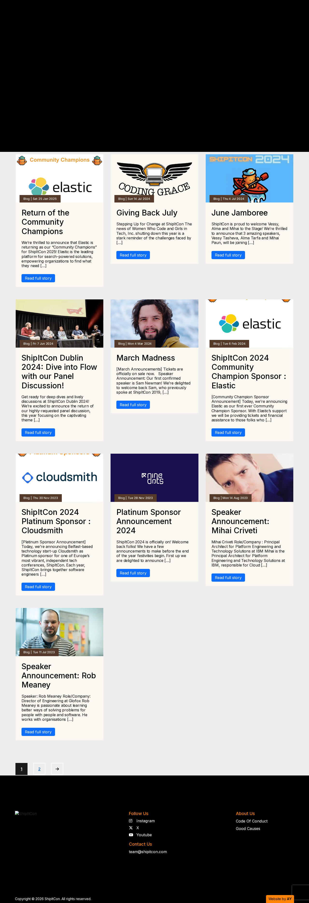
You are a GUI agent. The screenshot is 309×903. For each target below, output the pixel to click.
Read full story (38, 278)
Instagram (145, 820)
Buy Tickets (283, 17)
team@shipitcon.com (148, 851)
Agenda (152, 17)
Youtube (143, 834)
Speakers (124, 17)
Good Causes (248, 828)
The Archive (183, 17)
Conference (87, 17)
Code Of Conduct (251, 821)
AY (289, 899)
